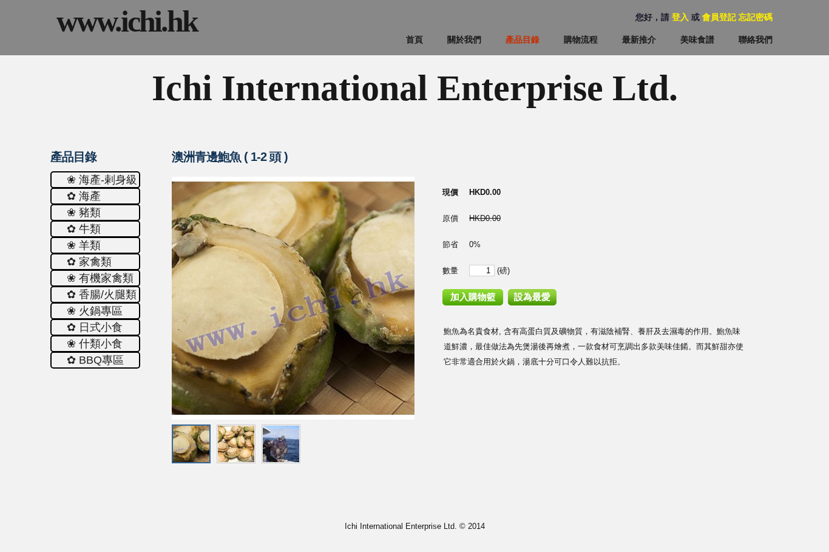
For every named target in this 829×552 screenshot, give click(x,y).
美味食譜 (697, 39)
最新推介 (639, 39)
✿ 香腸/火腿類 (102, 294)
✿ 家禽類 (89, 261)
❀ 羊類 (84, 245)
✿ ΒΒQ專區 (95, 360)
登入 (680, 17)
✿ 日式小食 (95, 327)
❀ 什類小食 (95, 343)
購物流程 (581, 39)
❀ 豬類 (84, 212)
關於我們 (464, 39)
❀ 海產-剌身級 (102, 179)
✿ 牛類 (84, 228)
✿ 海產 (84, 196)
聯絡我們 (756, 39)
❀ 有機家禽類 (100, 278)
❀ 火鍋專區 (95, 310)
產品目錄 (523, 39)
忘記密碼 (756, 17)
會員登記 (719, 17)
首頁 (414, 39)
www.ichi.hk (126, 21)
